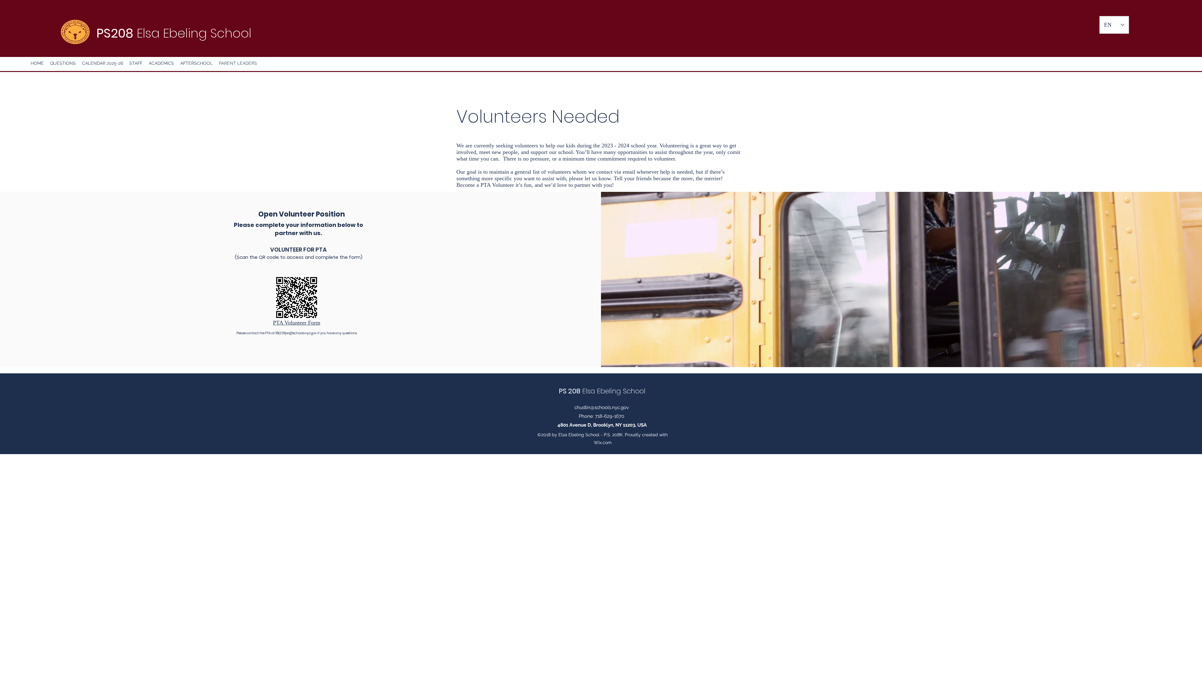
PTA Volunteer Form (296, 323)
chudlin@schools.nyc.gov (601, 407)
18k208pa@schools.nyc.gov (296, 333)
